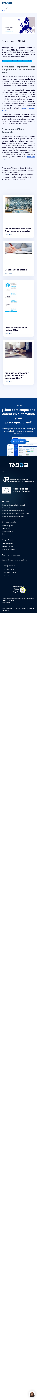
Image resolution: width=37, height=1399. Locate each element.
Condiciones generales (9, 598)
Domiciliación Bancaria (16, 270)
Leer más (8, 234)
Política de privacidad (25, 598)
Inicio (10, 8)
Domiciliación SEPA (18, 8)
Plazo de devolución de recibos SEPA (16, 328)
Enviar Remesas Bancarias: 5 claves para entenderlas (18, 229)
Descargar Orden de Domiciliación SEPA (17, 61)
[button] (34, 2)
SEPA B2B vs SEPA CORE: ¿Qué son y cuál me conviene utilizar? (17, 375)
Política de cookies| (8, 600)
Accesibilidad (6, 602)
